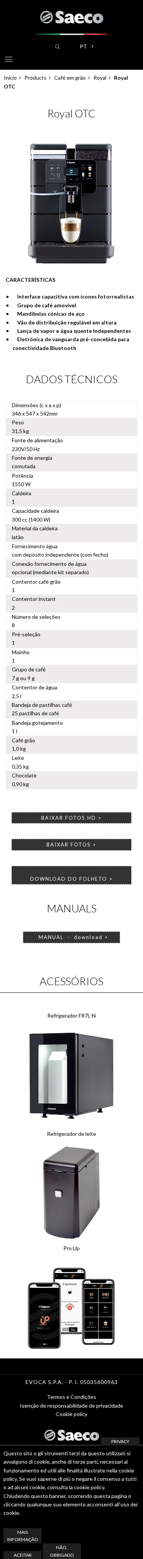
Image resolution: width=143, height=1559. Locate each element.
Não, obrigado (62, 1551)
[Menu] (8, 60)
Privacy (120, 1441)
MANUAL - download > (71, 937)
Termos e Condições (71, 1397)
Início (10, 77)
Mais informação (22, 1535)
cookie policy (89, 1487)
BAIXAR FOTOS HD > (71, 818)
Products (35, 77)
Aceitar (23, 1555)
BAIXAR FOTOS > (71, 844)
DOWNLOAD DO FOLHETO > (71, 879)
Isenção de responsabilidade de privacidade (71, 1405)
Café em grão (70, 77)
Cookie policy (71, 1414)
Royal (99, 77)
